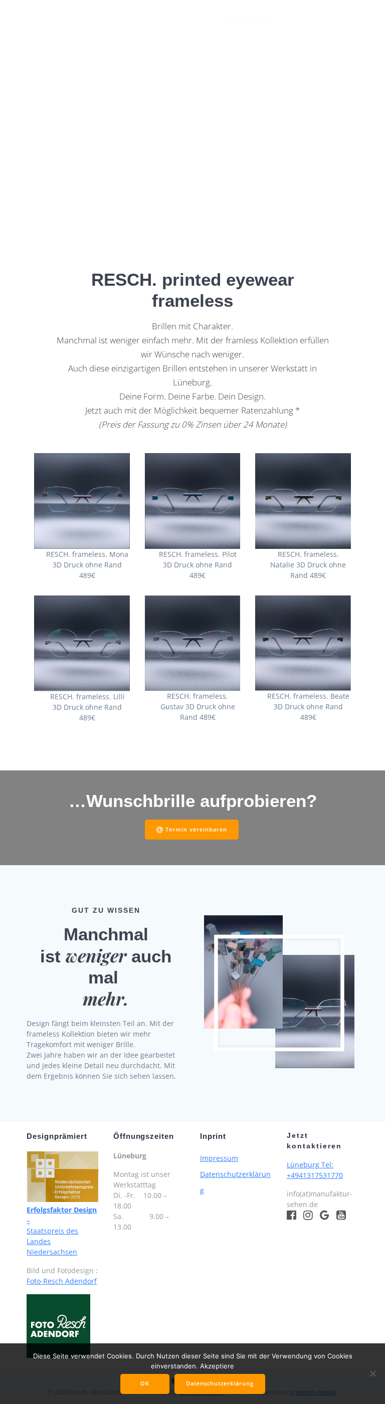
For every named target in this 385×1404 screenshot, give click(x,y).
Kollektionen (96, 29)
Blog (221, 63)
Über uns (310, 29)
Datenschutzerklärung (220, 1383)
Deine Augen (173, 29)
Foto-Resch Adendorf (62, 1281)
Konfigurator (168, 63)
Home (43, 29)
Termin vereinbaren (196, 829)
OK (144, 1383)
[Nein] (372, 1373)
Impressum (219, 1158)
